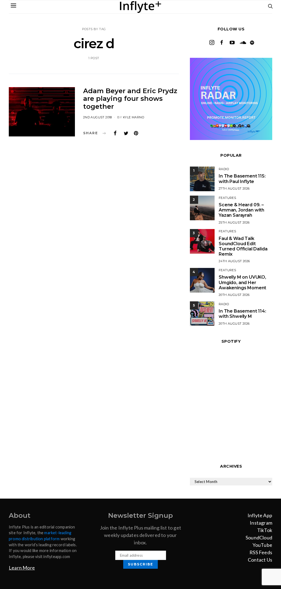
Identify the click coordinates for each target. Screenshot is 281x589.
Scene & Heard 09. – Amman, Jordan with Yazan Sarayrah (241, 210)
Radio (224, 169)
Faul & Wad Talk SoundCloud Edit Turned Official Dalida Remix (243, 246)
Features (227, 198)
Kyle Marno (133, 117)
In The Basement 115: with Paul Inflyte (242, 178)
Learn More (22, 568)
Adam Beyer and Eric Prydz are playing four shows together (130, 99)
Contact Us (260, 560)
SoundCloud (259, 537)
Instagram (261, 523)
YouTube (262, 545)
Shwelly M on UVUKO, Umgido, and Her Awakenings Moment (242, 282)
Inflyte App (260, 515)
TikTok (264, 530)
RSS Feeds (260, 552)
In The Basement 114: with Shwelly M (242, 313)
